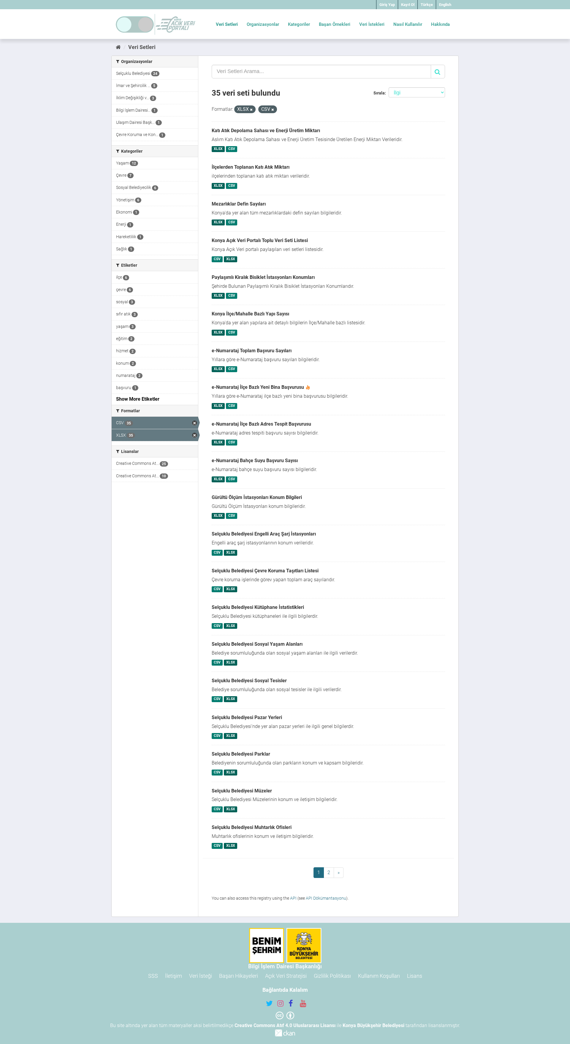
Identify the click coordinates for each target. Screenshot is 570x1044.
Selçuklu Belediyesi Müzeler (242, 791)
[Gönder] (438, 71)
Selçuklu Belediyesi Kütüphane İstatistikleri (258, 607)
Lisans (414, 976)
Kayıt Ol (407, 4)
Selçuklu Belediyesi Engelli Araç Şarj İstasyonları (264, 534)
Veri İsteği (200, 976)
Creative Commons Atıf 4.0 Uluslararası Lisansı (285, 1025)
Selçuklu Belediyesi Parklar (241, 754)
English (445, 4)
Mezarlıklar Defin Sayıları (239, 204)
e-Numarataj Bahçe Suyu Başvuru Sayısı (255, 460)
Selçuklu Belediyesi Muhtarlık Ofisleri (252, 827)
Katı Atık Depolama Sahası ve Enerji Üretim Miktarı (266, 130)
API (293, 898)
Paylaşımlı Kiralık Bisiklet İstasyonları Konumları (263, 277)
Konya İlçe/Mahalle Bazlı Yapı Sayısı (250, 314)
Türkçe (427, 4)
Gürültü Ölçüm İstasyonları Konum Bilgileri (257, 497)
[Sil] (251, 110)
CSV (231, 149)
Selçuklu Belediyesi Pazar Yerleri (247, 717)
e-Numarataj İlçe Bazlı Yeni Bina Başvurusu (258, 387)
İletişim (173, 976)
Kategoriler (299, 24)
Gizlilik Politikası (332, 976)
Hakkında (440, 24)
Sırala (379, 93)
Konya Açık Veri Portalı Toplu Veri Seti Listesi (260, 240)
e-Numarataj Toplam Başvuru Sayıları (252, 350)
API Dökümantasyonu (326, 898)
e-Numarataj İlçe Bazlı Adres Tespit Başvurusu (261, 424)
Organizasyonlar (263, 24)
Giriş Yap (387, 4)
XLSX (218, 149)
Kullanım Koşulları (379, 976)
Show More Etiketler (137, 399)
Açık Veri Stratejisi (286, 976)
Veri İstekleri (371, 24)
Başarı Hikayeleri (238, 976)
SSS (153, 976)
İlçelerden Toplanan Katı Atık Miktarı (250, 167)
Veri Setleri (227, 24)
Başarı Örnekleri (334, 24)
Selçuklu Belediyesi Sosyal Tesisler (249, 680)
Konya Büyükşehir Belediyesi (373, 1025)
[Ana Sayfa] (118, 47)
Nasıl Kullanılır (407, 24)
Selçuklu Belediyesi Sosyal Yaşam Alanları (257, 644)
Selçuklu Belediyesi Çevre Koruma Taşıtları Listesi (265, 571)
